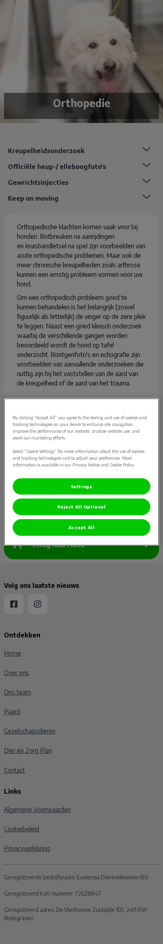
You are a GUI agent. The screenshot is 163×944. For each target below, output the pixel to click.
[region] (81, 472)
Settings (82, 486)
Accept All (81, 527)
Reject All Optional (81, 507)
